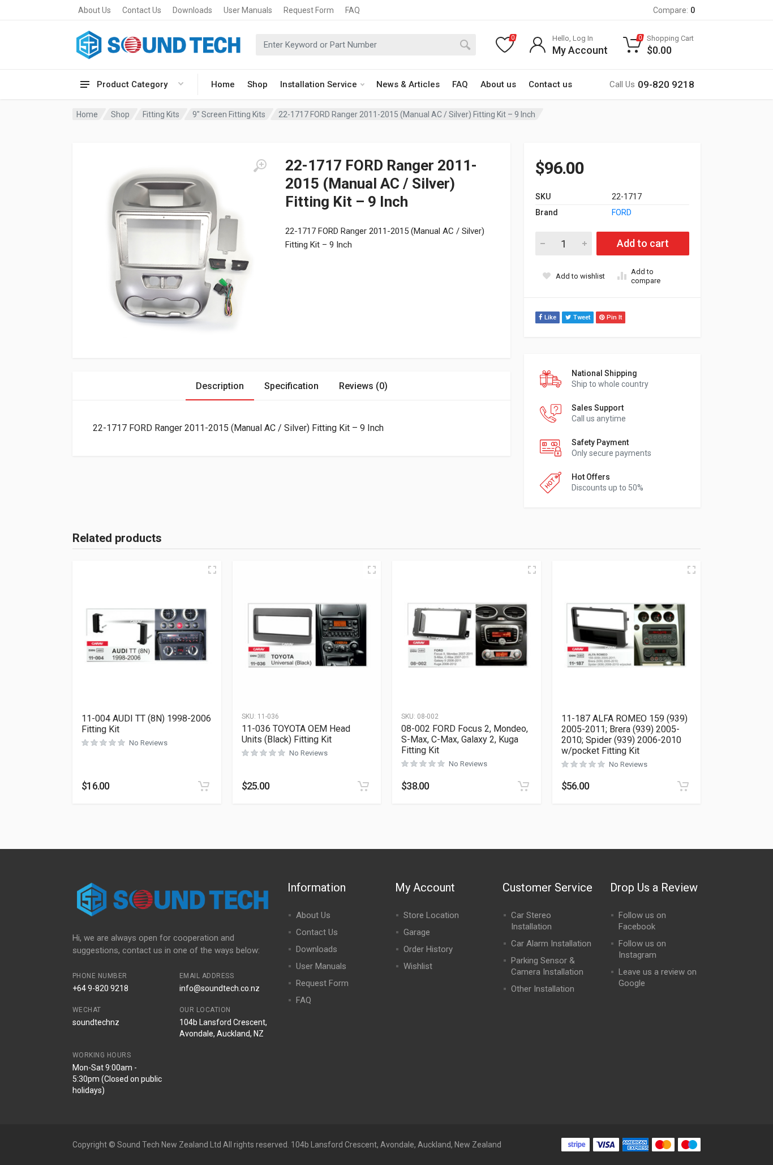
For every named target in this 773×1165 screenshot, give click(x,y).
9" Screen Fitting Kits (228, 114)
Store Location (431, 915)
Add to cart (643, 243)
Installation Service (318, 84)
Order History (428, 949)
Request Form (309, 10)
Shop (257, 84)
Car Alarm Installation (551, 943)
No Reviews (148, 743)
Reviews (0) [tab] (363, 386)
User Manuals (248, 10)
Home (223, 84)
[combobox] (366, 45)
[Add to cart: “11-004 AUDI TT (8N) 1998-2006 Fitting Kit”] (204, 786)
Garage (416, 932)
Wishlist (417, 966)
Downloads (192, 10)
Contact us (550, 84)
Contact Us (141, 10)
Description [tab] (220, 386)
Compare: (674, 10)
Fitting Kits (161, 114)
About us (498, 84)
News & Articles (408, 84)
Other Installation (542, 989)
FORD (622, 212)
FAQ (352, 10)
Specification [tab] (291, 386)
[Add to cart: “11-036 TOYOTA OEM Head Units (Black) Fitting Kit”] (363, 786)
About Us (94, 10)
